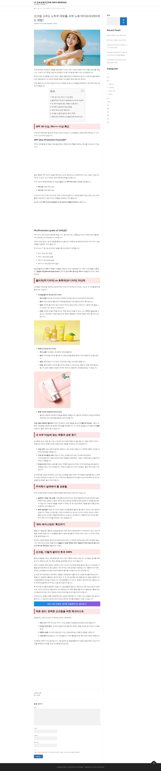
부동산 (110, 94)
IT (107, 74)
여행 (108, 108)
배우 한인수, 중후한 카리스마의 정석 (116, 40)
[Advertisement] (67, 161)
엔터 (108, 105)
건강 (35, 693)
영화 (108, 115)
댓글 (35, 707)
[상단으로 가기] (154, 763)
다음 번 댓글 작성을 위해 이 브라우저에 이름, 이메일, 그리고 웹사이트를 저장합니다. (57, 752)
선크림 (38, 695)
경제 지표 (111, 84)
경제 (108, 80)
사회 (108, 98)
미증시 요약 (112, 91)
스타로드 (55, 23)
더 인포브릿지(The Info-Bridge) (50, 2)
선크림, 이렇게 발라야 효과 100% (63, 113)
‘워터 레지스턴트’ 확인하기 (61, 110)
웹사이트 (36, 742)
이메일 (36, 735)
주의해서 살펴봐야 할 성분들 (62, 107)
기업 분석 (111, 87)
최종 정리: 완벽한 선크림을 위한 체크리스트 (67, 116)
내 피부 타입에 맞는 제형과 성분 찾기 (65, 103)
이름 (35, 728)
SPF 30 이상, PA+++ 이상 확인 (62, 97)
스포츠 (108, 102)
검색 (108, 15)
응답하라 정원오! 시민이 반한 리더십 (116, 35)
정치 (108, 122)
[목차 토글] (81, 90)
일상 (108, 119)
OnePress (87, 767)
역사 (108, 112)
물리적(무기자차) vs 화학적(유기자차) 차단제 (67, 100)
